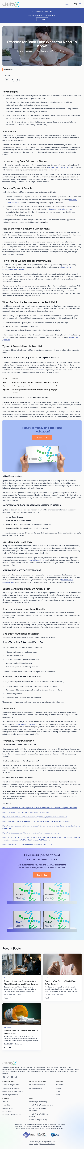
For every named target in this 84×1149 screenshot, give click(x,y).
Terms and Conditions (47, 1144)
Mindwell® (59, 1085)
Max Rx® (59, 1088)
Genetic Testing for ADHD (10, 1085)
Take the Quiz (42, 875)
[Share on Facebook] (7, 80)
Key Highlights (8, 69)
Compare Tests (42, 438)
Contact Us (6, 1105)
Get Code (42, 19)
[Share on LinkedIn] (18, 80)
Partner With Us (7, 1111)
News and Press (7, 1108)
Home (18, 51)
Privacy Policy (34, 1144)
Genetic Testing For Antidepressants (41, 1105)
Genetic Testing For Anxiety (38, 1120)
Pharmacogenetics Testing (38, 1102)
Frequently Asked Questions (11, 1115)
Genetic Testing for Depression (12, 1091)
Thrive (58, 1091)
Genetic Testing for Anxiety (11, 1088)
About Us (5, 1102)
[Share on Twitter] (12, 80)
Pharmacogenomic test (10, 1095)
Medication (29, 51)
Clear (58, 1095)
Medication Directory (36, 1088)
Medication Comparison (37, 1085)
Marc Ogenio (41, 51)
